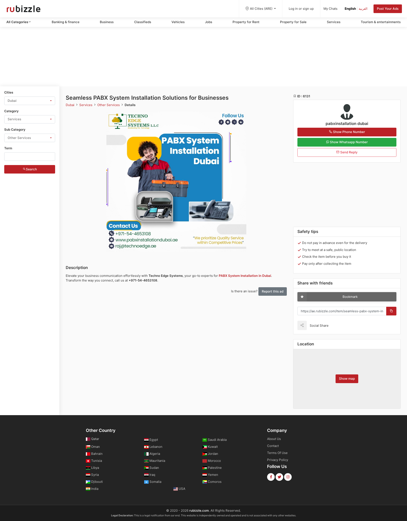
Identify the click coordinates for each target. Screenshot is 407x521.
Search (31, 169)
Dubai (70, 105)
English (350, 9)
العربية (363, 9)
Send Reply (348, 152)
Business (107, 22)
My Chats (330, 9)
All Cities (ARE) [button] (261, 9)
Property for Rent (246, 22)
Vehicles (178, 22)
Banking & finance (65, 22)
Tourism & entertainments (381, 22)
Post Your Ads (388, 9)
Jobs (208, 22)
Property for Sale (293, 22)
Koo (339, 325)
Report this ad (272, 291)
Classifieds (142, 22)
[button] (29, 101)
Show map (347, 379)
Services (333, 22)
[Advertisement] (203, 56)
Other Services (109, 105)
